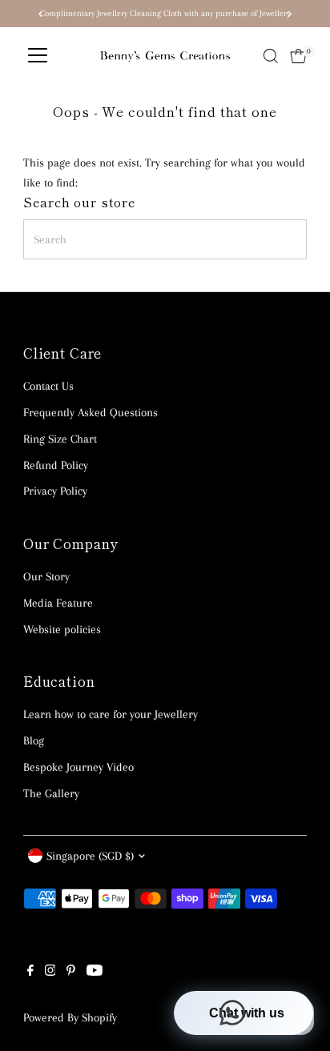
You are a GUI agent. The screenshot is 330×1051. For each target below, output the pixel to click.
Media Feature (58, 602)
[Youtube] (94, 972)
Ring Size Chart (60, 438)
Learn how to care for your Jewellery (110, 714)
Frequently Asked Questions (90, 412)
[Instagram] (50, 972)
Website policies (62, 629)
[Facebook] (30, 972)
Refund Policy (55, 465)
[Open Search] (271, 56)
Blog (33, 740)
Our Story (46, 576)
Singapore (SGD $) (90, 855)
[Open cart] (298, 56)
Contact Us (48, 385)
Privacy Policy (55, 490)
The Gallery (51, 793)
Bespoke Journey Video (78, 766)
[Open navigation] (37, 56)
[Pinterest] (70, 972)
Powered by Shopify (70, 1017)
